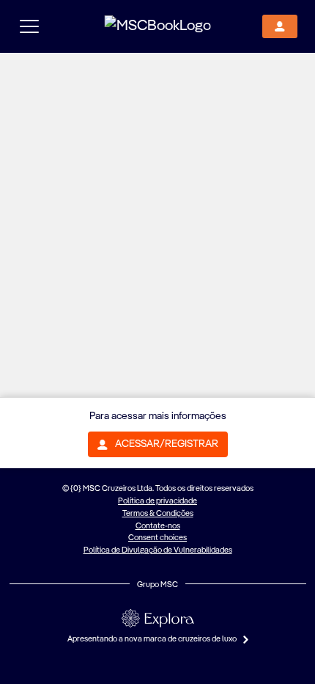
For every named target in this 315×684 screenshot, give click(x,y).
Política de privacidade (157, 501)
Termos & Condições (157, 513)
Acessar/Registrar (166, 444)
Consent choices (157, 538)
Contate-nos (158, 526)
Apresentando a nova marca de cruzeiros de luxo (152, 639)
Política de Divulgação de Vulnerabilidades (158, 550)
